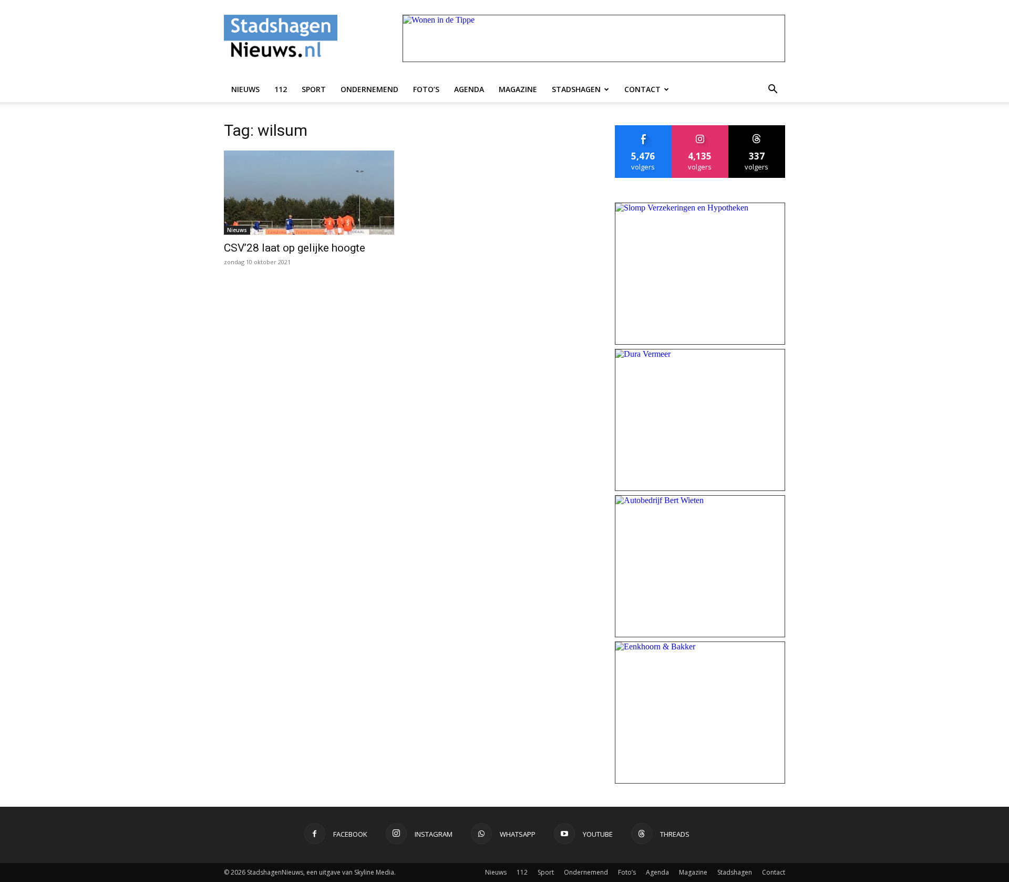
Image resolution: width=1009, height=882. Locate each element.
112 (280, 89)
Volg (700, 129)
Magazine (518, 89)
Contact (642, 89)
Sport (314, 89)
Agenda (469, 89)
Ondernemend (369, 89)
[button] (772, 89)
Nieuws (245, 89)
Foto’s (426, 89)
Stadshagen (576, 89)
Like (643, 129)
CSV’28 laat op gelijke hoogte (294, 248)
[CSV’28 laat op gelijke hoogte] (309, 193)
